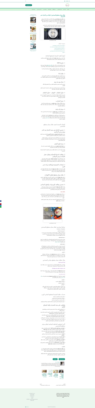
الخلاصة (63, 52)
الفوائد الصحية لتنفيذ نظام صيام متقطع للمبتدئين (58, 45)
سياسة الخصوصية (32, 395)
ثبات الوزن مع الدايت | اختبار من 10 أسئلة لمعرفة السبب (33, 15)
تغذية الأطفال (54, 9)
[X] (0, 202)
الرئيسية (68, 9)
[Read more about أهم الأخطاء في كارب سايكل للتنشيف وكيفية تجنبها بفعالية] (61, 371)
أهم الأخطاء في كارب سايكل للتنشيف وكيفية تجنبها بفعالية (62, 375)
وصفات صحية (44, 9)
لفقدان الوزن (47, 117)
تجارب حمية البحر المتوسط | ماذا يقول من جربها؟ (50, 373)
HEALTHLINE (62, 359)
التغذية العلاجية (33, 9)
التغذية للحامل (49, 9)
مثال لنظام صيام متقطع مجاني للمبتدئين (59, 48)
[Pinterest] (0, 204)
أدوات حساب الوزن (39, 9)
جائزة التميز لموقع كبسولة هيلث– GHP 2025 (32, 399)
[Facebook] (0, 201)
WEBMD (55, 359)
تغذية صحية (64, 9)
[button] (25, 1)
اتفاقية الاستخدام (32, 394)
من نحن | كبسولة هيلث (32, 393)
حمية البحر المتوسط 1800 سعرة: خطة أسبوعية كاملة (44, 374)
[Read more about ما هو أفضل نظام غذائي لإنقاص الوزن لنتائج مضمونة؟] (55, 371)
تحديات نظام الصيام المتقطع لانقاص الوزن (59, 49)
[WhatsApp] (0, 207)
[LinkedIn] (0, 205)
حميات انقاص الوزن (60, 9)
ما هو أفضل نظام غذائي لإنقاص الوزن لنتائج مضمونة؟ (55, 374)
